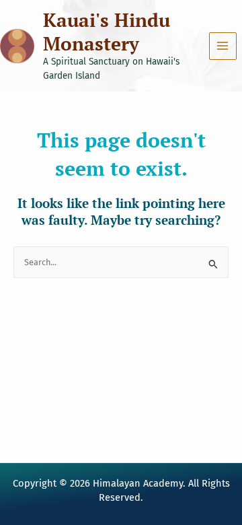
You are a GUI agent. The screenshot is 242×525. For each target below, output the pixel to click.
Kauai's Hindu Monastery (106, 31)
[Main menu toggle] (223, 46)
